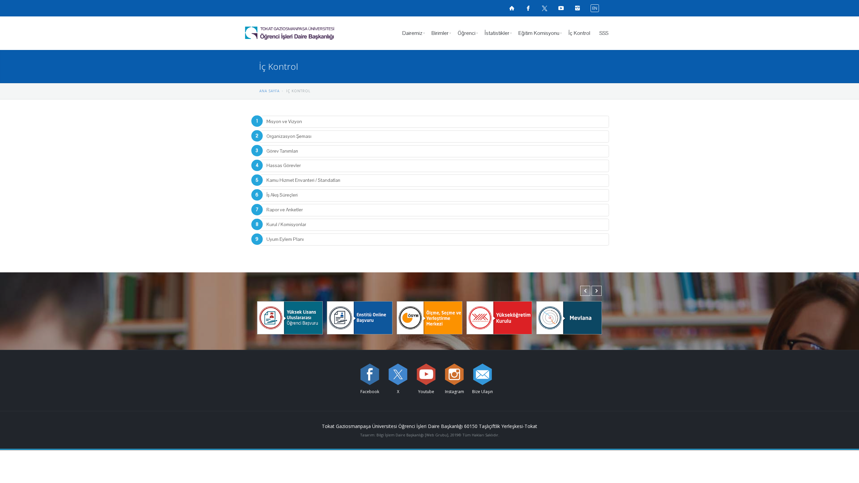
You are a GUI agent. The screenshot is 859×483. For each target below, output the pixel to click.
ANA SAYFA (269, 91)
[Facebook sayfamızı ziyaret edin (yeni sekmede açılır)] (528, 8)
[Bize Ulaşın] (482, 374)
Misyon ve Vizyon (284, 121)
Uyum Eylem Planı (285, 239)
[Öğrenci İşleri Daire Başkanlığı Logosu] (307, 33)
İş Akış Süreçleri (282, 195)
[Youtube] (426, 374)
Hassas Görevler (283, 165)
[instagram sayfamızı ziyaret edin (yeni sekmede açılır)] (454, 374)
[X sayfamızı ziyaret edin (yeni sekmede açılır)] (545, 8)
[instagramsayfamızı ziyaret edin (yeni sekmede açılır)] (577, 8)
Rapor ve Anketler (284, 210)
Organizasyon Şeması (288, 136)
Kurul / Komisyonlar (286, 224)
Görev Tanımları (282, 151)
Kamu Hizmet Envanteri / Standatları (303, 180)
